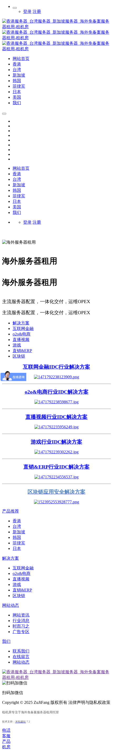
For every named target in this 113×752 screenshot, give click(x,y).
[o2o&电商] (56, 402)
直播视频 (21, 339)
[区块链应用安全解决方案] (56, 502)
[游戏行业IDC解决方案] (56, 452)
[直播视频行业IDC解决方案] (56, 427)
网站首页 (21, 168)
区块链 (19, 356)
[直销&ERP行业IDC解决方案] (56, 477)
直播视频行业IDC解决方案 (56, 417)
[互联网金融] (56, 377)
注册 (37, 11)
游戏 (17, 345)
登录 (27, 11)
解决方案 (21, 323)
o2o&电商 (21, 334)
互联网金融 (23, 328)
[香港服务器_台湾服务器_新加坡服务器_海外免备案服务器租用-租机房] (56, 49)
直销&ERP (22, 350)
